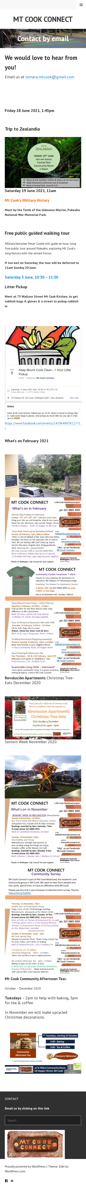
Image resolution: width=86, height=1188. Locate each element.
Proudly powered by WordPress (25, 1166)
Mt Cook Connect (43, 19)
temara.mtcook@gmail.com (49, 77)
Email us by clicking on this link (27, 1108)
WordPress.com (15, 1171)
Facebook (6, 1180)
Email (12, 1180)
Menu (81, 5)
